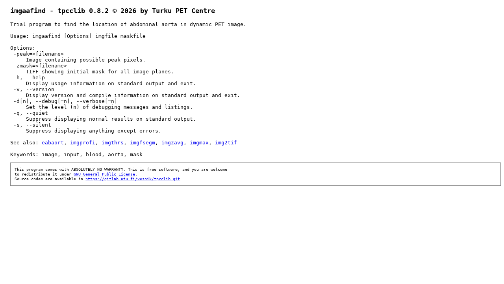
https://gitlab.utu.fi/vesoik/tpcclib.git (132, 178)
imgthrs (113, 143)
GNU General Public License (104, 174)
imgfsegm (142, 143)
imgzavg (172, 143)
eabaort (53, 143)
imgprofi (82, 143)
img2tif (226, 143)
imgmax (199, 143)
